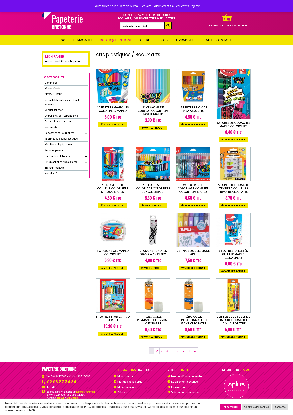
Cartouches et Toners (66, 156)
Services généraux (66, 150)
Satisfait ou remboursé (185, 392)
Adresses (123, 392)
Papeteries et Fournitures (66, 133)
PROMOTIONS (53, 94)
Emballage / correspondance (66, 115)
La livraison (178, 387)
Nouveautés (52, 127)
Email (51, 387)
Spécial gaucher (54, 109)
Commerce (66, 82)
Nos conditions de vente (186, 376)
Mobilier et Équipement (58, 144)
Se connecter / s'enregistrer (227, 25)
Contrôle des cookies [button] (256, 406)
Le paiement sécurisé (184, 381)
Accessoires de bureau (66, 121)
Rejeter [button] (195, 6)
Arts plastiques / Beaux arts (66, 162)
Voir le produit (114, 124)
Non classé (51, 173)
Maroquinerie (66, 88)
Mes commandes (127, 387)
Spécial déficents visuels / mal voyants (62, 102)
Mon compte (125, 376)
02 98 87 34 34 (61, 381)
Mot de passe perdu (129, 381)
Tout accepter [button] (230, 406)
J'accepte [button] (280, 406)
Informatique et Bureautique (61, 138)
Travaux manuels (66, 167)
